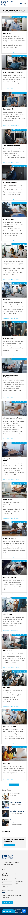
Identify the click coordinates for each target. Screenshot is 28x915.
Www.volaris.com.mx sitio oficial (12, 460)
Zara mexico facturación (11, 146)
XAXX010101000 (8, 500)
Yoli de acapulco (8, 338)
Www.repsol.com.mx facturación (10, 376)
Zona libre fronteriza (10, 182)
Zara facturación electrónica (12, 72)
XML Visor (6, 763)
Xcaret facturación (9, 538)
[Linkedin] (7, 869)
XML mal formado (9, 726)
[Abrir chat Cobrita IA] (24, 911)
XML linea (6, 688)
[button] (20, 3)
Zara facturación (8, 109)
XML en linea (7, 651)
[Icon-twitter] (4, 869)
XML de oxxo (7, 614)
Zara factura (7, 33)
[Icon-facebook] (2, 869)
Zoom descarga (8, 219)
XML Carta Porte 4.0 (10, 577)
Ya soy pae (6, 299)
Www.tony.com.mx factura (12, 418)
